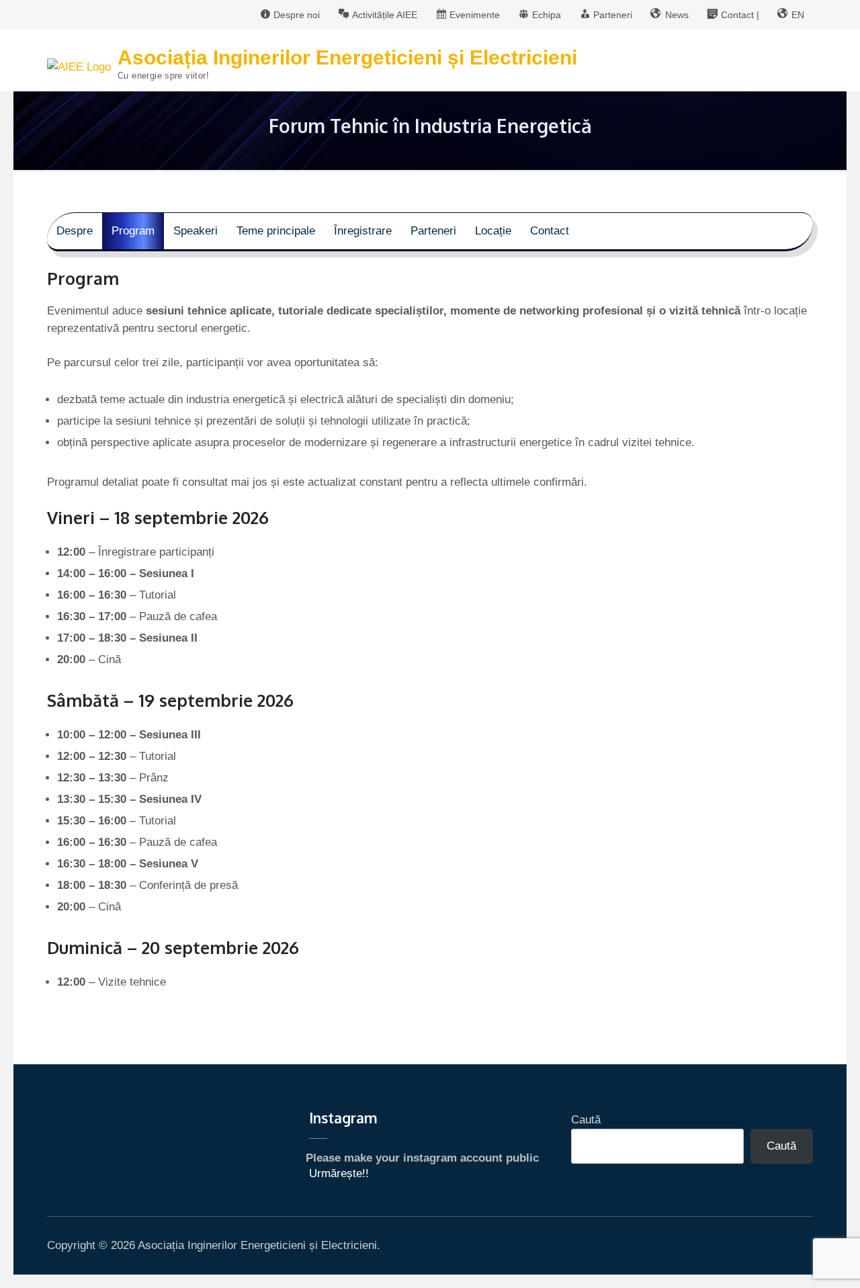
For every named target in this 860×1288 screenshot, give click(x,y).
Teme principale (275, 230)
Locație (493, 230)
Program (133, 230)
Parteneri (433, 230)
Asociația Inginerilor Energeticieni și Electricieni (347, 57)
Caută (586, 1119)
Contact (549, 230)
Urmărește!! (339, 1173)
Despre (74, 230)
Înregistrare (363, 230)
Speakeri (195, 230)
